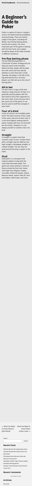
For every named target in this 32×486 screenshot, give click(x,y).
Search (5, 438)
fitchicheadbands (8, 3)
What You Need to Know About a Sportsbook (8, 428)
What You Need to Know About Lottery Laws (23, 428)
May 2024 (6, 484)
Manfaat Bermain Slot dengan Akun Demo (15, 449)
